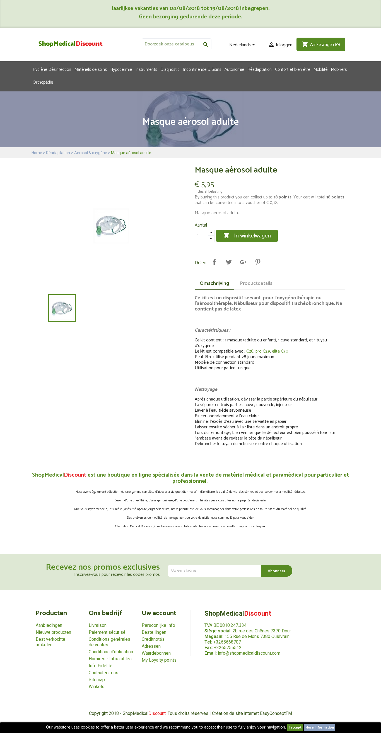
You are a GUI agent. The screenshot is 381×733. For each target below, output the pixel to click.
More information (319, 727)
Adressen (151, 646)
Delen (214, 262)
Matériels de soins (90, 69)
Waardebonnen (156, 653)
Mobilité (320, 69)
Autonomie (234, 69)
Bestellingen (154, 632)
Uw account (159, 613)
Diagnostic (170, 69)
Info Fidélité (100, 665)
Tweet (228, 262)
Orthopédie (43, 82)
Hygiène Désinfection (52, 69)
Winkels (96, 686)
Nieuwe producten (53, 632)
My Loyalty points (159, 660)
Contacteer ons (103, 672)
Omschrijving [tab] (214, 283)
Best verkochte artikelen (50, 642)
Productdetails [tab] (256, 283)
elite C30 (280, 351)
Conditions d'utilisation (111, 651)
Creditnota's (153, 639)
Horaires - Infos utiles (110, 658)
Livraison (98, 625)
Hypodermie (121, 69)
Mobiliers (339, 69)
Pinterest (257, 262)
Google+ (243, 262)
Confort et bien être (292, 69)
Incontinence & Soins (202, 69)
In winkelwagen (247, 236)
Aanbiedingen (49, 625)
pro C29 (262, 351)
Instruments (146, 69)
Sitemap (97, 679)
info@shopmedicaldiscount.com (249, 653)
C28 (250, 351)
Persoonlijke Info (158, 625)
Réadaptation (259, 69)
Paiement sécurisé (107, 632)
